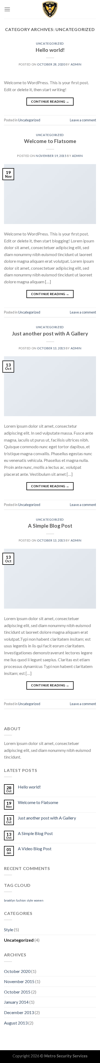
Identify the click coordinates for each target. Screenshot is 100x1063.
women (38, 900)
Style (8, 929)
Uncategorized (50, 43)
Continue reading (50, 101)
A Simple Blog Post (50, 526)
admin (76, 64)
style (30, 900)
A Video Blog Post (34, 848)
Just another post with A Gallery (50, 333)
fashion (21, 900)
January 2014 (16, 1001)
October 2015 (17, 991)
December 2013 (19, 1012)
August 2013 (15, 1022)
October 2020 (17, 971)
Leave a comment (83, 120)
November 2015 (19, 981)
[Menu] (7, 9)
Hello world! (50, 50)
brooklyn (9, 900)
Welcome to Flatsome (50, 141)
